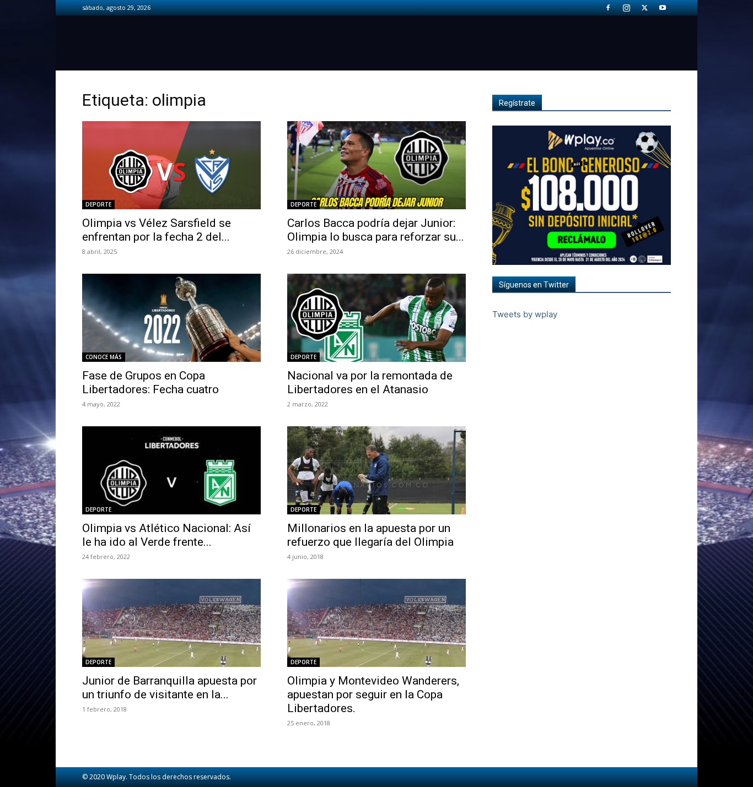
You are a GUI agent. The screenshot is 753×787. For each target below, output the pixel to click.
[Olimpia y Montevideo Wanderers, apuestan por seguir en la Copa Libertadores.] (376, 623)
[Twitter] (644, 7)
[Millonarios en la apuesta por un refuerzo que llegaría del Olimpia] (376, 470)
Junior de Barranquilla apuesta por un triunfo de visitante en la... (169, 687)
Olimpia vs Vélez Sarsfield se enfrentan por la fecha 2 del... (156, 229)
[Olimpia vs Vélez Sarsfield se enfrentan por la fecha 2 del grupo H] (171, 165)
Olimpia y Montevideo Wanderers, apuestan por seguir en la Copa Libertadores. (373, 694)
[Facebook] (608, 7)
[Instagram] (626, 7)
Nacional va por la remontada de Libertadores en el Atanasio (370, 382)
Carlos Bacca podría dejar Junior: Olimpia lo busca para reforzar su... (375, 229)
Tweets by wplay (524, 314)
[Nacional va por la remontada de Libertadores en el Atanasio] (376, 318)
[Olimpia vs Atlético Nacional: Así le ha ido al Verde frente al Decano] (171, 470)
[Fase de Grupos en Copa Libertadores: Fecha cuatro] (171, 318)
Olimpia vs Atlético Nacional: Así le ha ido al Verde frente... (166, 535)
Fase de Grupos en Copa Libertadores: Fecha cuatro (150, 382)
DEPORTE (98, 204)
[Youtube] (662, 7)
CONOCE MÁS (103, 357)
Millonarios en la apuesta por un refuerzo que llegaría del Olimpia (370, 535)
